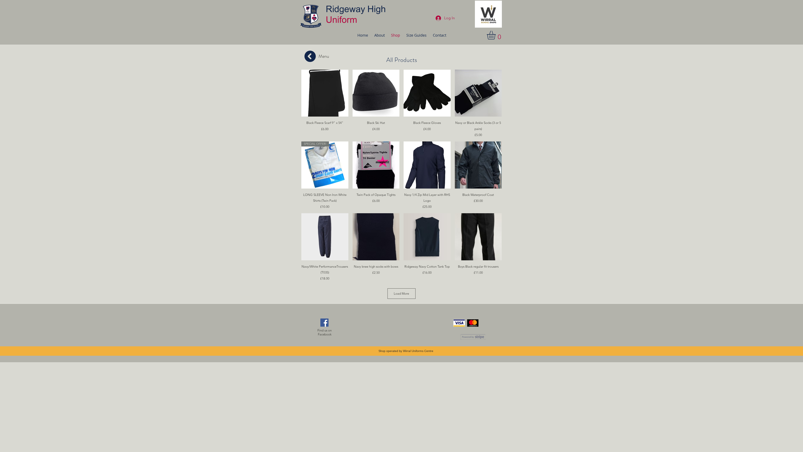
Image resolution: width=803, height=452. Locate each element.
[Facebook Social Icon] (324, 322)
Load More (401, 293)
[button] (496, 35)
